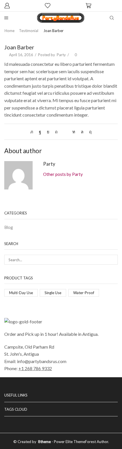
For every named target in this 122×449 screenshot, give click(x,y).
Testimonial (28, 30)
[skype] (89, 131)
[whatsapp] (82, 131)
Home (9, 30)
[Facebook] (40, 131)
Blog (8, 227)
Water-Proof (83, 292)
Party (61, 54)
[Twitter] (33, 131)
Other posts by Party (63, 174)
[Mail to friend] (65, 131)
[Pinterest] (56, 131)
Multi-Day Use (21, 292)
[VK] (48, 131)
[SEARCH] (113, 259)
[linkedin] (74, 131)
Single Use (53, 292)
